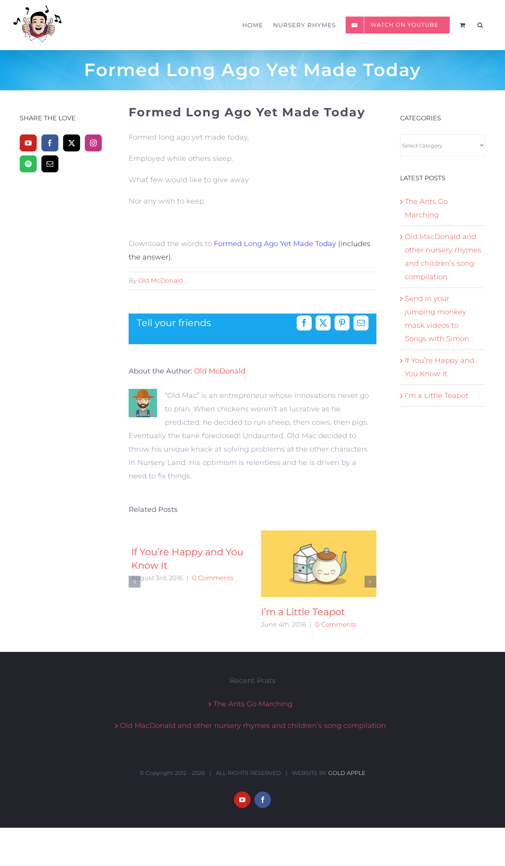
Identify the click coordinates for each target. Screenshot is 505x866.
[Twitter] (71, 142)
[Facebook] (49, 142)
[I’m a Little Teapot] (317, 563)
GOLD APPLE (346, 769)
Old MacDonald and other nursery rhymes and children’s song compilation (253, 722)
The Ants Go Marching (252, 700)
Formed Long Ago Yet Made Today (275, 243)
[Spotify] (28, 163)
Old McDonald (160, 280)
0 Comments (210, 578)
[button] (480, 25)
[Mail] (49, 163)
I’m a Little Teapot (300, 612)
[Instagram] (93, 142)
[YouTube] (28, 142)
